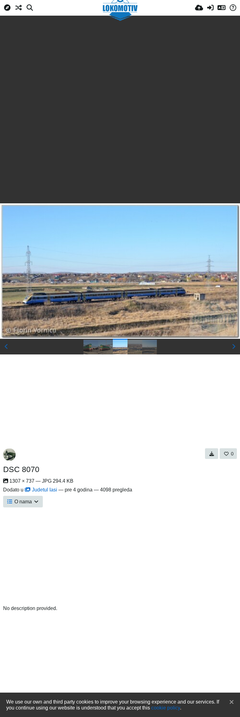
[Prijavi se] (210, 8)
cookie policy (165, 707)
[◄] (6, 346)
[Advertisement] (120, 62)
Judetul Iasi (44, 489)
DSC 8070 (21, 469)
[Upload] (199, 8)
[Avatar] (9, 454)
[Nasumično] (18, 8)
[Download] (211, 453)
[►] (234, 346)
